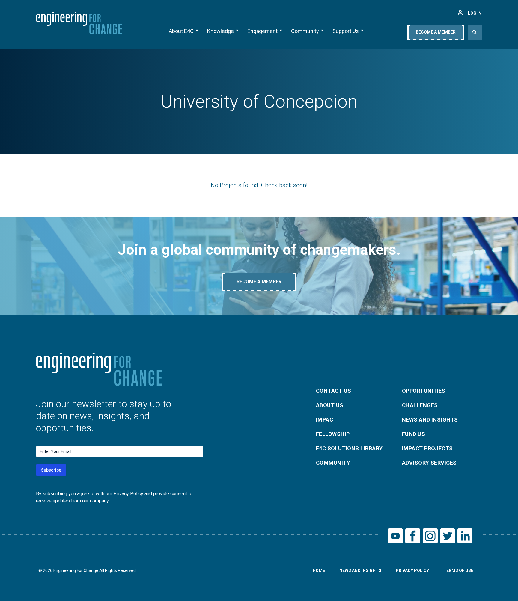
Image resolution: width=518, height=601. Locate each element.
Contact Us (333, 391)
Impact (326, 419)
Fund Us (413, 434)
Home (319, 570)
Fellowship (333, 434)
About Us (330, 405)
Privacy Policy (412, 570)
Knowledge (220, 31)
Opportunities (423, 391)
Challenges (420, 405)
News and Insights (430, 419)
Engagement (262, 31)
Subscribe (51, 470)
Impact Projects (427, 448)
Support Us (345, 31)
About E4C (181, 31)
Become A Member (436, 32)
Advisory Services (429, 463)
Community (305, 31)
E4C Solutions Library (349, 448)
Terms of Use (458, 570)
